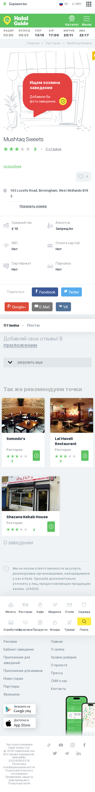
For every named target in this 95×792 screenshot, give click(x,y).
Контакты (58, 689)
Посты (33, 325)
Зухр (39, 33)
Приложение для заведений (16, 660)
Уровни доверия (63, 657)
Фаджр (8, 33)
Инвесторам (13, 678)
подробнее (12, 166)
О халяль (58, 649)
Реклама (10, 641)
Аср (54, 33)
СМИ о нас (59, 681)
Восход (24, 33)
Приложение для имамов (23, 671)
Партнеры (11, 686)
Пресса (57, 673)
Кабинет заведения (18, 649)
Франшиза (11, 694)
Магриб (69, 33)
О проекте (59, 665)
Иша (84, 33)
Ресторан (53, 43)
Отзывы (11, 325)
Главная (33, 43)
